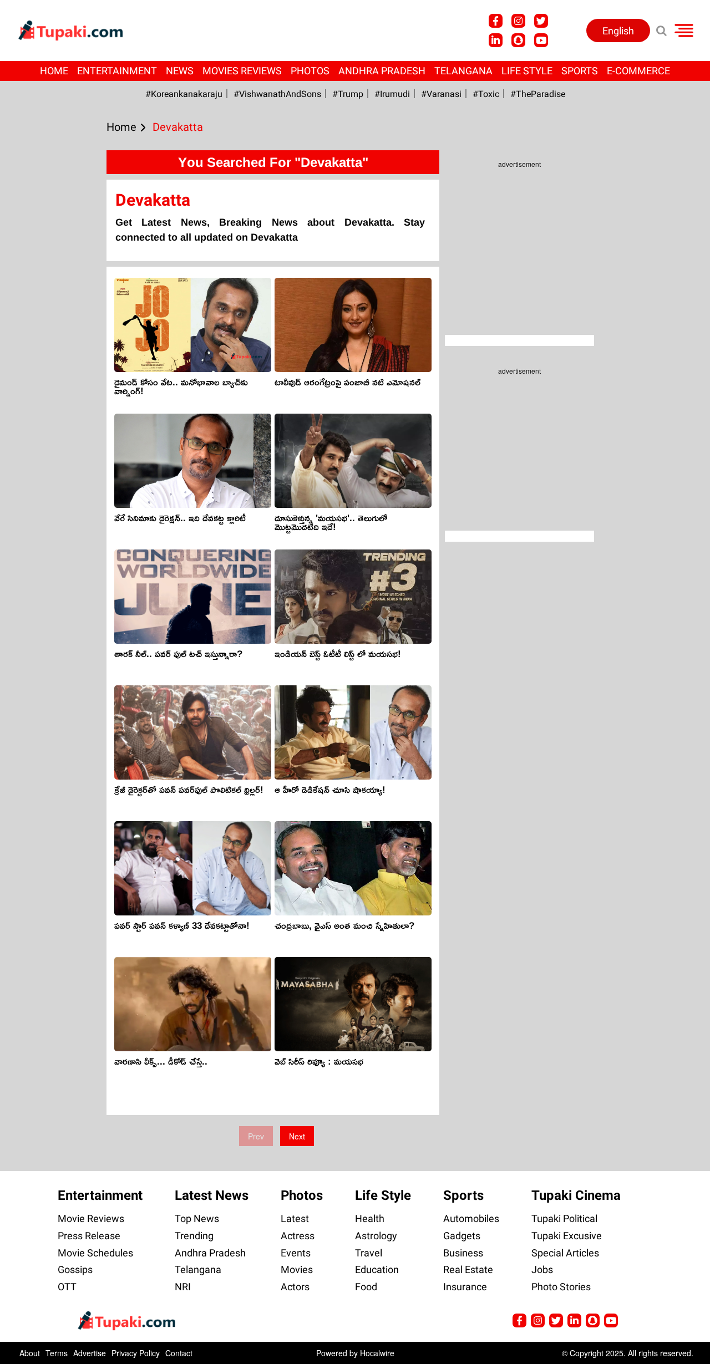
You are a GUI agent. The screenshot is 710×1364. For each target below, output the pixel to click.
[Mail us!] (611, 1320)
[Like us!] (496, 21)
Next (297, 1136)
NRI (183, 1286)
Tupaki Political (564, 1218)
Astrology (376, 1235)
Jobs (542, 1269)
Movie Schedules (95, 1253)
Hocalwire (377, 1352)
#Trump (347, 94)
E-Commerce (638, 71)
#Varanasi (441, 94)
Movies (297, 1269)
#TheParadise (537, 94)
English (618, 31)
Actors (295, 1286)
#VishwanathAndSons (277, 94)
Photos (310, 71)
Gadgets (461, 1235)
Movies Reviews (242, 71)
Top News (197, 1218)
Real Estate (468, 1269)
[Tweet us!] (541, 21)
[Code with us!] (518, 40)
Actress (298, 1235)
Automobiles (471, 1218)
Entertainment (117, 71)
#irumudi (392, 94)
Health (369, 1218)
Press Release (89, 1235)
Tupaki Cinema (576, 1195)
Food (366, 1286)
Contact (178, 1352)
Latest (295, 1218)
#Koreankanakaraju (183, 94)
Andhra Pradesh (381, 71)
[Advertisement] (50, 450)
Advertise (89, 1352)
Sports (579, 71)
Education (377, 1269)
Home (54, 71)
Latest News (211, 1195)
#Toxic (486, 94)
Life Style (526, 71)
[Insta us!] (518, 21)
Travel (368, 1253)
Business (463, 1253)
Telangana (463, 71)
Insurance (465, 1286)
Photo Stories (561, 1286)
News (180, 71)
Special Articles (565, 1253)
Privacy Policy (135, 1352)
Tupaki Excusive (566, 1235)
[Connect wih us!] (496, 40)
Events (296, 1253)
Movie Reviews (91, 1218)
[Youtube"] (541, 40)
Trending (194, 1235)
